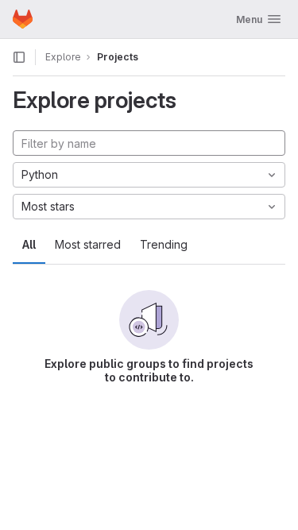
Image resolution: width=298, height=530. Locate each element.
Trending (164, 244)
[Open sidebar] (19, 57)
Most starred (88, 244)
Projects (117, 57)
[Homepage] (22, 19)
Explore (63, 57)
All (29, 244)
